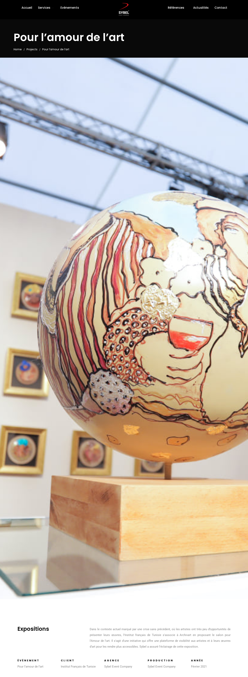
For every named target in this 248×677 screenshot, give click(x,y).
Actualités (201, 8)
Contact (220, 8)
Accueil (27, 8)
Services (44, 8)
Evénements (69, 8)
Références (176, 8)
